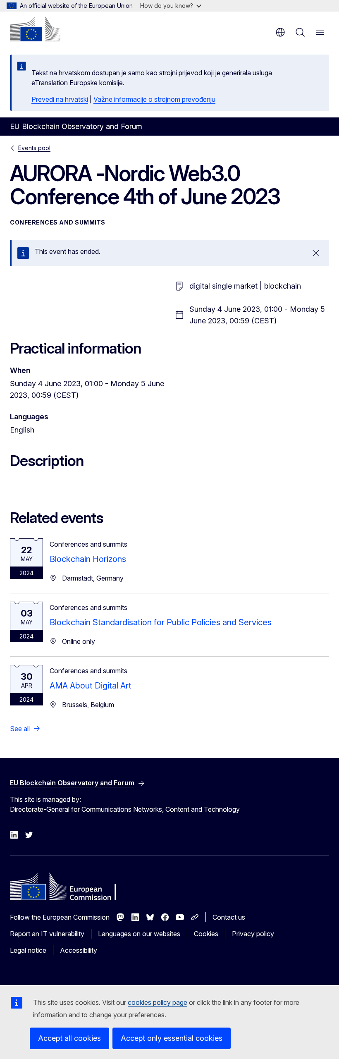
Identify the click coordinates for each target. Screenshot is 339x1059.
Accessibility (78, 950)
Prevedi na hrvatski (59, 99)
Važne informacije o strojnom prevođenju (154, 99)
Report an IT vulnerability (47, 934)
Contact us (228, 917)
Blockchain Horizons (88, 559)
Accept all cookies (69, 1038)
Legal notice (28, 950)
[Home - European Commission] (35, 29)
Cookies (206, 934)
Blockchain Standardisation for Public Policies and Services (161, 622)
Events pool (34, 147)
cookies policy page (157, 1002)
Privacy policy (253, 934)
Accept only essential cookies (171, 1038)
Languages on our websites (139, 934)
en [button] (280, 32)
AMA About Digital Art (90, 686)
